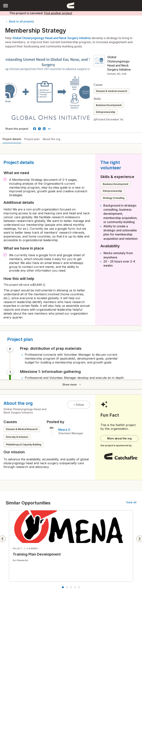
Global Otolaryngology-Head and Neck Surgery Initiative (51, 38)
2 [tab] (67, 587)
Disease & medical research (111, 91)
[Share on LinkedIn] (44, 128)
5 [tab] (79, 587)
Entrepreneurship (105, 112)
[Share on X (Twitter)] (39, 128)
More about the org (119, 438)
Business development (108, 105)
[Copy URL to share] (49, 128)
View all (131, 502)
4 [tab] (75, 587)
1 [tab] (63, 587)
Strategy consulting (113, 198)
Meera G (64, 429)
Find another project (58, 13)
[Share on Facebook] (34, 128)
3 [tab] (71, 587)
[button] (5, 5)
